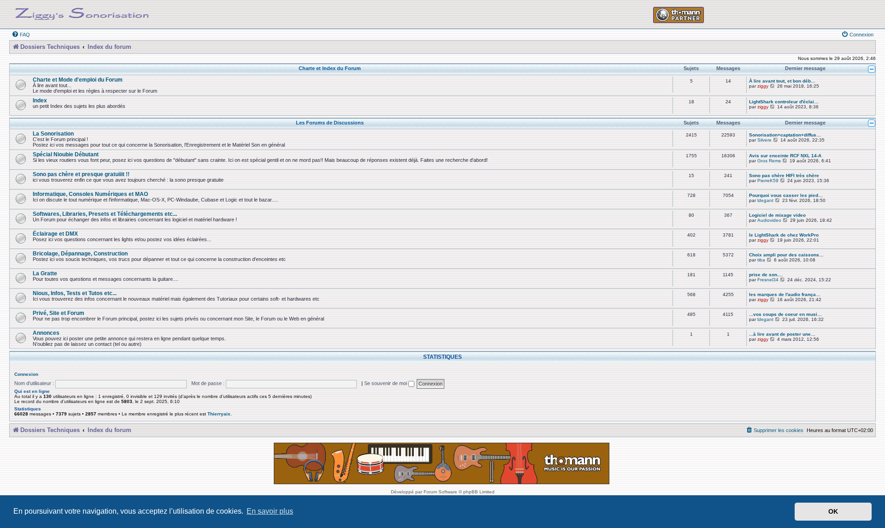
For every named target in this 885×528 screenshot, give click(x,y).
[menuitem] (21, 34)
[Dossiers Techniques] (82, 12)
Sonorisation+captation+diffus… (785, 134)
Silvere (764, 139)
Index (40, 100)
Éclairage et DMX (55, 234)
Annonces (46, 333)
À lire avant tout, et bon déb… (782, 80)
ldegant (765, 200)
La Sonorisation (53, 133)
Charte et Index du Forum (330, 68)
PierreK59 (768, 180)
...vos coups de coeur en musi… (785, 314)
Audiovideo (769, 220)
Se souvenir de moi (386, 383)
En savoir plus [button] (270, 511)
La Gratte (45, 273)
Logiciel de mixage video (777, 215)
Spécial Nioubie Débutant (66, 154)
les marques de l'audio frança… (784, 294)
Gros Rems (769, 160)
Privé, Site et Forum (58, 313)
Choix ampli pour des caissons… (786, 254)
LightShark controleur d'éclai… (784, 101)
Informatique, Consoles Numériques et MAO (90, 194)
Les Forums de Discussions (330, 122)
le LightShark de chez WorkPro (784, 234)
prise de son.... (766, 274)
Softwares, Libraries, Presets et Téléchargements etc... (105, 214)
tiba (761, 259)
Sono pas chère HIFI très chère (784, 175)
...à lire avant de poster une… (782, 334)
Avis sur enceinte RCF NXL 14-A (785, 155)
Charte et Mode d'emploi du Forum (78, 80)
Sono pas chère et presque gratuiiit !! (81, 174)
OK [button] (833, 511)
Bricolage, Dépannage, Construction (80, 253)
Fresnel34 (768, 279)
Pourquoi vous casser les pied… (786, 195)
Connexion (26, 374)
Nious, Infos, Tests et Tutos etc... (75, 293)
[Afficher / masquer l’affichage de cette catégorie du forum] (871, 69)
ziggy (762, 86)
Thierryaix (218, 413)
